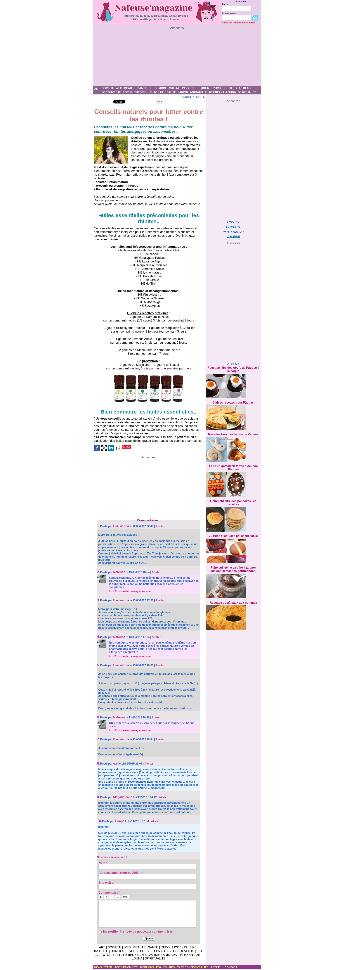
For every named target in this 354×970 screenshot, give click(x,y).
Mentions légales (153, 967)
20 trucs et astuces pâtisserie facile (233, 535)
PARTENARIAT (233, 232)
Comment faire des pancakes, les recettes (233, 502)
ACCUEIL (233, 222)
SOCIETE (108, 88)
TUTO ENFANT (214, 92)
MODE (163, 88)
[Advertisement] (177, 58)
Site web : (105, 882)
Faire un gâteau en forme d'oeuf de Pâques (233, 467)
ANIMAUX (196, 92)
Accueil (186, 96)
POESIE (228, 88)
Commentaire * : (110, 892)
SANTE (142, 88)
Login (225, 4)
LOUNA (231, 92)
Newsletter (103, 967)
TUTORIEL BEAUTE (163, 92)
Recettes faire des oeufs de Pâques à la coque (233, 369)
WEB (119, 88)
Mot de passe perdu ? (245, 22)
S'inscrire (227, 22)
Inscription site (126, 967)
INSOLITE (188, 88)
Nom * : (104, 862)
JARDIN (183, 92)
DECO (153, 88)
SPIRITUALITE (247, 92)
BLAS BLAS (243, 88)
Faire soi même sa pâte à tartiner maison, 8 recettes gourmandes (233, 569)
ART (97, 88)
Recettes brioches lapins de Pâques (233, 434)
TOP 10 (127, 92)
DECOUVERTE (111, 92)
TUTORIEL (141, 92)
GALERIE (233, 236)
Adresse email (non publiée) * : (121, 872)
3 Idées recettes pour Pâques (233, 402)
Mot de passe (229, 13)
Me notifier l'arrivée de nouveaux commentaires (138, 931)
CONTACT (233, 227)
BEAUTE (130, 88)
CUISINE (174, 88)
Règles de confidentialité (189, 967)
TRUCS (216, 88)
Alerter (160, 526)
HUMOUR (203, 88)
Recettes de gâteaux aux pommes (233, 602)
